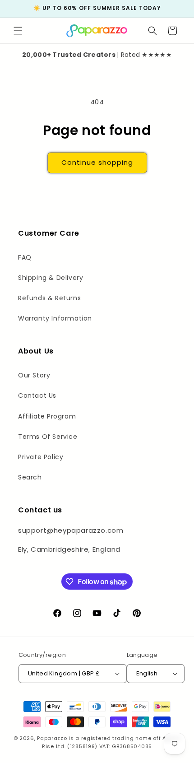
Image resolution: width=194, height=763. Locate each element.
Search (30, 477)
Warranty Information (55, 318)
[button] (18, 31)
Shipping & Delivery (50, 277)
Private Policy (40, 456)
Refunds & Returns (49, 297)
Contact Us (37, 395)
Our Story (34, 375)
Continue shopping (97, 162)
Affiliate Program (47, 416)
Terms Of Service (48, 436)
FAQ (25, 257)
